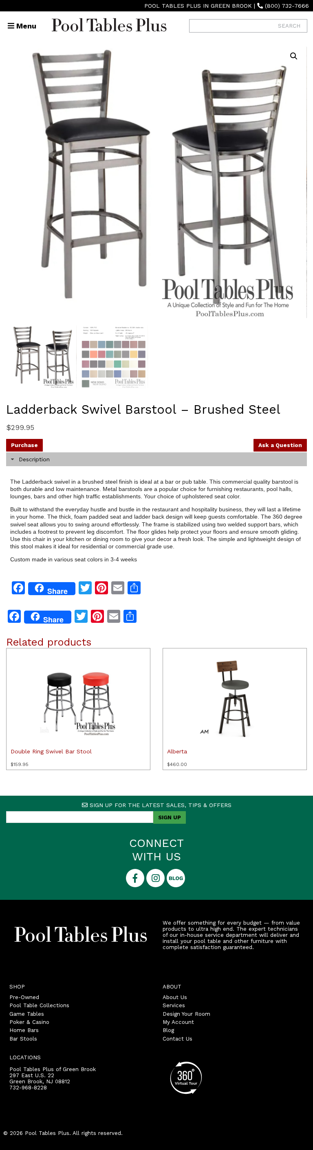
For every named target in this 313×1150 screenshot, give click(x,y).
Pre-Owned (24, 997)
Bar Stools (23, 1039)
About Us (175, 997)
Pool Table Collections (39, 1005)
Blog (168, 1030)
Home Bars (24, 1030)
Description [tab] (34, 459)
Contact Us (177, 1039)
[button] (294, 56)
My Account (178, 1022)
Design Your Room (186, 1014)
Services (174, 1005)
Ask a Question (280, 445)
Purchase (24, 445)
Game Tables (26, 1014)
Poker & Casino (29, 1022)
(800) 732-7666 (287, 5)
